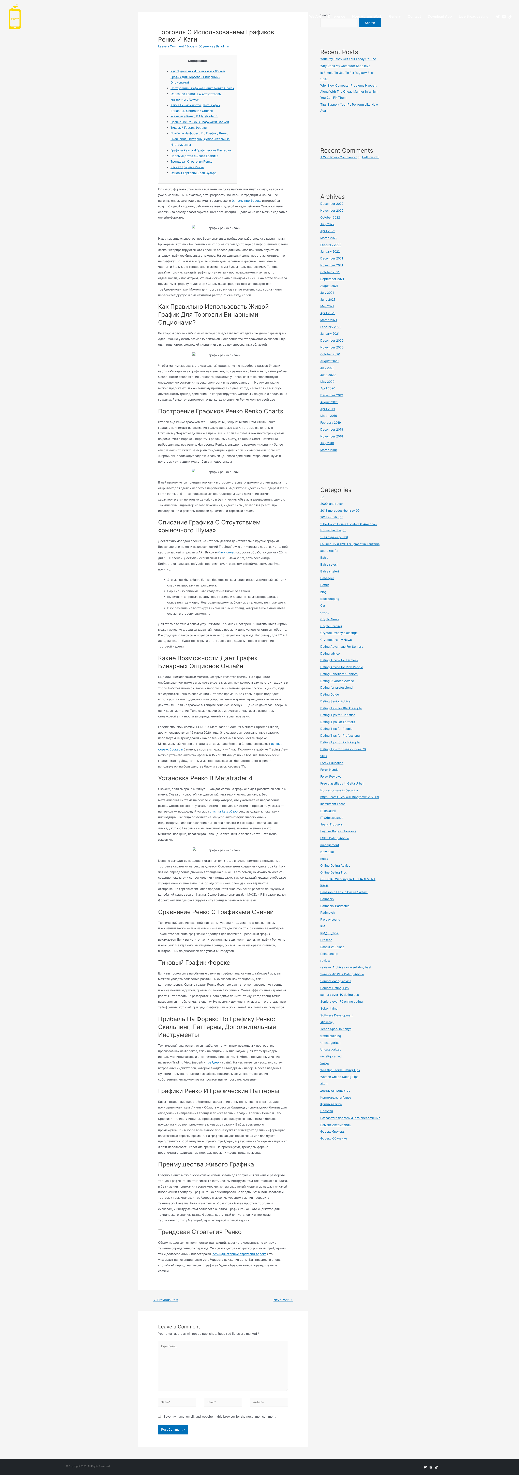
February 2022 (330, 245)
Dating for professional (336, 687)
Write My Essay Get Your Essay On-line (348, 59)
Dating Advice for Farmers (339, 660)
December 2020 (331, 340)
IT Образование (331, 818)
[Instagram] (504, 17)
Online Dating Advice (335, 865)
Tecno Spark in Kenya (335, 1029)
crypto (324, 612)
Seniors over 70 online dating (341, 1001)
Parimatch (327, 912)
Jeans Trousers (331, 824)
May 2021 (327, 306)
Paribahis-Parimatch (335, 906)
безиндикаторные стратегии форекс (239, 1254)
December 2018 (331, 429)
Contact (414, 16)
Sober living (329, 1008)
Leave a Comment (171, 46)
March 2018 (328, 450)
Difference (336, 16)
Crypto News (329, 619)
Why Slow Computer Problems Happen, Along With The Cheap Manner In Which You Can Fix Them (348, 92)
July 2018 (327, 443)
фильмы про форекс (246, 201)
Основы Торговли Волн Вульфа (193, 173)
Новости (326, 1111)
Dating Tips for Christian (337, 715)
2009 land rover (331, 504)
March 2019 (328, 416)
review (325, 961)
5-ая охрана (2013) (334, 537)
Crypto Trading (331, 626)
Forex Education (331, 763)
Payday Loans (330, 919)
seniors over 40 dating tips (339, 995)
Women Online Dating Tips (339, 1077)
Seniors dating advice (335, 981)
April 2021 (327, 313)
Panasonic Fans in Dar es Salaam (344, 892)
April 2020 (327, 388)
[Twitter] (498, 17)
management (329, 845)
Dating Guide (329, 694)
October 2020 (330, 354)
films (323, 756)
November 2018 (331, 436)
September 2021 (332, 279)
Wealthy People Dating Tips (340, 1070)
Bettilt (324, 585)
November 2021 (331, 265)
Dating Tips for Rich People (340, 742)
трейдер (212, 1062)
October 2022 (330, 217)
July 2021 (327, 293)
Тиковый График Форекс (188, 128)
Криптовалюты (331, 1104)
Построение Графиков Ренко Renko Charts (202, 88)
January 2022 (330, 251)
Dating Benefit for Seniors (339, 674)
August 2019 (329, 402)
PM (322, 926)
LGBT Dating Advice (334, 838)
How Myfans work (367, 16)
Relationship (329, 954)
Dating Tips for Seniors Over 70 (343, 749)
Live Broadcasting (474, 16)
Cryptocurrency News (336, 640)
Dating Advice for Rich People (341, 667)
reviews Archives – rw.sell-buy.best (345, 967)
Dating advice (330, 653)
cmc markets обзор (224, 811)
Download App (440, 16)
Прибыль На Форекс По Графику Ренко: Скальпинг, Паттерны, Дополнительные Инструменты (200, 139)
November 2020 (331, 347)
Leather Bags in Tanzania (338, 831)
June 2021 (327, 299)
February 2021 (330, 327)
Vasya (324, 1063)
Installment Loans (332, 804)
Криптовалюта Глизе (335, 1097)
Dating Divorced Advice (337, 681)
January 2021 (329, 334)
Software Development (336, 1015)
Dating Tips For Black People (341, 708)
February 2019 (330, 422)
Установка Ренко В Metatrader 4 (194, 116)
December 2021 (331, 258)
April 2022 (327, 231)
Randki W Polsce (332, 947)
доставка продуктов (335, 1090)
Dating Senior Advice (335, 701)
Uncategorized (330, 1049)
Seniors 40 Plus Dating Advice (342, 974)
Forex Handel (329, 770)
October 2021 (330, 272)
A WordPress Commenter (338, 157)
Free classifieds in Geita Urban (342, 783)
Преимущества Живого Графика (194, 156)
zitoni (324, 1084)
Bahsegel (327, 578)
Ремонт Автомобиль (335, 1125)
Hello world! (370, 157)
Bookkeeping (329, 599)
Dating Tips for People (336, 729)
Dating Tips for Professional (340, 736)
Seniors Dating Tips (334, 988)
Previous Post (165, 1300)
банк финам (227, 552)
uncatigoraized (331, 1056)
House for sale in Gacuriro (339, 790)
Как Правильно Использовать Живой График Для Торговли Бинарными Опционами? (197, 77)
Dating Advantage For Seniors (341, 647)
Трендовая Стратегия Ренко (191, 161)
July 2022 (327, 224)
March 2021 (328, 320)
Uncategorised (330, 1043)
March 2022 (328, 238)
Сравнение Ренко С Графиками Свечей (199, 122)
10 (322, 497)
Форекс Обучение (200, 46)
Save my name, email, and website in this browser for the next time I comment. (220, 1416)
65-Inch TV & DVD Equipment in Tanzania (350, 544)
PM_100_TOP (329, 933)
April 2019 (327, 409)
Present (326, 940)
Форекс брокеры (332, 1131)
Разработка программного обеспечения (350, 1118)
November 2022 (331, 210)
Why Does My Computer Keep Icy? (345, 66)
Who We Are (311, 16)
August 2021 (329, 286)
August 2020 (329, 361)
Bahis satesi (329, 564)
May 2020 (327, 382)
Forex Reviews (330, 776)
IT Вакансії (328, 811)
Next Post (283, 1300)
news (324, 859)
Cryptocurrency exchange (339, 633)
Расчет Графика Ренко (187, 167)
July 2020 (327, 368)
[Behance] (510, 17)
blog (323, 592)
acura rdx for (329, 551)
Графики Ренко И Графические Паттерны (201, 150)
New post (327, 852)
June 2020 (328, 375)
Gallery (395, 16)
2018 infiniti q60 (331, 517)
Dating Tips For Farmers (337, 722)
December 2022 (331, 204)
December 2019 (331, 395)
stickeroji (326, 1022)
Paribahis (327, 899)
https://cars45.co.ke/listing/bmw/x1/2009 (349, 797)
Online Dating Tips (333, 872)
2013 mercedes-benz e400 (339, 510)
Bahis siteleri (329, 571)
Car (322, 605)
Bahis (324, 558)
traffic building (330, 1036)
